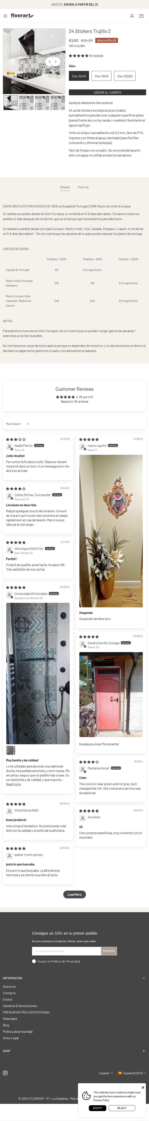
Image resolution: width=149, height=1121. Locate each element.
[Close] (143, 1087)
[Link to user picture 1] (111, 531)
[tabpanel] (74, 278)
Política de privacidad (17, 1031)
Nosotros (9, 986)
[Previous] (50, 61)
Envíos (7, 999)
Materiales (10, 1018)
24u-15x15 (101, 76)
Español (104, 1073)
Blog (6, 1025)
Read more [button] (13, 784)
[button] (141, 16)
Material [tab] (83, 187)
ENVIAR (109, 951)
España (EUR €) (133, 1073)
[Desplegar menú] (5, 16)
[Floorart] (22, 16)
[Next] (55, 61)
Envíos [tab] (65, 187)
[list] (34, 61)
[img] (16, 439)
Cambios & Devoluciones (20, 1006)
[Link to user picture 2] (10, 750)
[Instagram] (5, 1073)
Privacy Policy (101, 1100)
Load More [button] (75, 894)
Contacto (9, 993)
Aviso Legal (11, 1038)
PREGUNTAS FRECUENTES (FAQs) (26, 1012)
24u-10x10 (79, 76)
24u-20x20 (125, 76)
